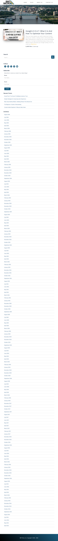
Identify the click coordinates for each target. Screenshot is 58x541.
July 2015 (6, 484)
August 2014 (7, 514)
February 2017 (7, 431)
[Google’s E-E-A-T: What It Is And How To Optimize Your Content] (14, 34)
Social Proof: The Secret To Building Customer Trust (16, 96)
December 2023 (7, 203)
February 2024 (7, 197)
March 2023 (7, 228)
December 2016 (7, 436)
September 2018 (8, 378)
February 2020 (7, 331)
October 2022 (7, 242)
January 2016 (7, 467)
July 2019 (6, 350)
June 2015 (6, 486)
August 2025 (7, 147)
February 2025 (7, 164)
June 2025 (6, 153)
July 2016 (6, 450)
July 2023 (6, 217)
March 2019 (7, 361)
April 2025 (6, 159)
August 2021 (7, 281)
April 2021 (6, 292)
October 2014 (7, 509)
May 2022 (6, 256)
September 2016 (8, 445)
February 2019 (7, 364)
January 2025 (7, 167)
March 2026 (7, 128)
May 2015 (6, 489)
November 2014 (7, 506)
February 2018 (7, 397)
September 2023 (8, 211)
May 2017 (6, 422)
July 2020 (6, 317)
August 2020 (7, 314)
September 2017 (8, 411)
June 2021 (6, 286)
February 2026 (7, 131)
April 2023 (6, 225)
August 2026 (7, 114)
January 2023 (7, 234)
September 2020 (8, 311)
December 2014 (7, 503)
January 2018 (7, 400)
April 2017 (6, 425)
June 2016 (6, 453)
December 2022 (7, 236)
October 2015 (7, 475)
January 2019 (7, 367)
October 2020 (7, 309)
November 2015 (7, 472)
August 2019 (7, 347)
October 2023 (7, 208)
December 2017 (7, 403)
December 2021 (7, 270)
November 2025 (7, 139)
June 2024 (6, 186)
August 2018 (7, 381)
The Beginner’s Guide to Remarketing (12, 104)
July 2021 (6, 284)
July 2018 (6, 384)
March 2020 (7, 328)
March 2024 (7, 195)
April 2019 (6, 359)
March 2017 (7, 428)
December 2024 (7, 170)
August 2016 (7, 447)
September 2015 (8, 478)
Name (5, 75)
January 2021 (7, 300)
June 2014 (6, 520)
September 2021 (8, 278)
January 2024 (7, 200)
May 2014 (6, 522)
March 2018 (7, 395)
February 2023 (7, 231)
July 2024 (6, 184)
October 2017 (7, 409)
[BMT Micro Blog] (8, 2)
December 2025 (7, 136)
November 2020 (7, 306)
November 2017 (7, 406)
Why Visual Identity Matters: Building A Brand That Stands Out (18, 101)
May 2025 (6, 156)
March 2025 (7, 161)
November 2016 (7, 439)
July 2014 (6, 517)
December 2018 (7, 370)
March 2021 (7, 295)
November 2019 (7, 339)
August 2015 (7, 481)
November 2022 (7, 239)
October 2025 (7, 142)
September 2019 (8, 345)
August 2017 (7, 414)
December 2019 (7, 336)
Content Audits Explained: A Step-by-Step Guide (15, 107)
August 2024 (7, 181)
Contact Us (49, 2)
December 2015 (7, 470)
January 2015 (7, 500)
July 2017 (6, 417)
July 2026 (6, 117)
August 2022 (7, 247)
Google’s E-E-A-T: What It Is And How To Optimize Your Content (39, 32)
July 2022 (6, 250)
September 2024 (8, 178)
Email (5, 81)
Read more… (34, 44)
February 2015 (7, 497)
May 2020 (6, 322)
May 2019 (6, 356)
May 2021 (6, 289)
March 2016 (7, 461)
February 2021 (7, 297)
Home (25, 2)
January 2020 (7, 334)
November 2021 (7, 272)
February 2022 (7, 264)
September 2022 (8, 245)
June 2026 (6, 120)
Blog (31, 2)
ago (35, 46)
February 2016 (7, 464)
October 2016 (7, 442)
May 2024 (6, 189)
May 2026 (6, 122)
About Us (39, 2)
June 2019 (6, 353)
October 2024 (7, 175)
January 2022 (7, 267)
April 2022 (6, 259)
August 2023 (7, 214)
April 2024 (6, 192)
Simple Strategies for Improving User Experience (15, 98)
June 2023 (6, 220)
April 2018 (6, 392)
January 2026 (7, 133)
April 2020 (6, 325)
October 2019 (7, 342)
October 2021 (7, 275)
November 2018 (7, 372)
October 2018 (7, 375)
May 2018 (6, 389)
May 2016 (6, 456)
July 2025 (6, 150)
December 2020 (7, 303)
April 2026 (6, 125)
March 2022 (7, 261)
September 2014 (8, 511)
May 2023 (6, 222)
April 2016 (6, 459)
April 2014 (6, 525)
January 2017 (7, 434)
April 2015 (6, 492)
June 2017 (6, 420)
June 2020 (6, 320)
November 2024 (7, 172)
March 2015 (7, 495)
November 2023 (7, 206)
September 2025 (8, 145)
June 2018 (6, 386)
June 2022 (6, 253)
